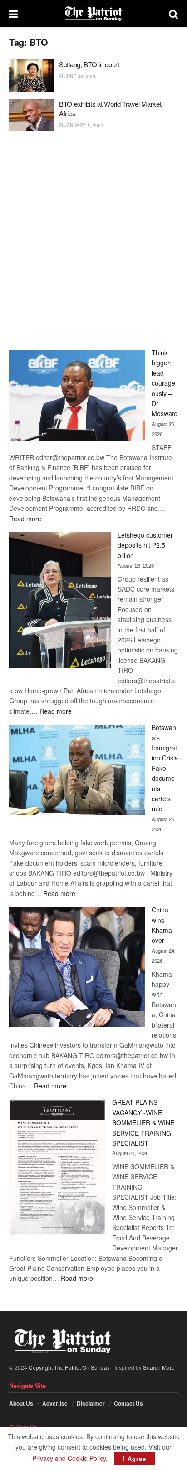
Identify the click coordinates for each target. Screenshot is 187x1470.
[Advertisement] (93, 240)
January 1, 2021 (83, 125)
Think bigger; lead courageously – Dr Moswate (164, 383)
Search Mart (158, 1367)
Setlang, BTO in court (89, 64)
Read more (25, 518)
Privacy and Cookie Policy (69, 1458)
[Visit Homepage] (93, 13)
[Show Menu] (13, 13)
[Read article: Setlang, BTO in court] (31, 75)
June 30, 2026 (80, 76)
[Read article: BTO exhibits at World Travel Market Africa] (31, 115)
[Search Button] (173, 13)
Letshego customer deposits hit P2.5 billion (145, 545)
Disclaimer (91, 1403)
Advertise (55, 1403)
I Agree (134, 1458)
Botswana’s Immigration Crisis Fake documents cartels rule (165, 768)
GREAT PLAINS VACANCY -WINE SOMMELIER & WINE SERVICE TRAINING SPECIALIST (143, 1122)
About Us (21, 1403)
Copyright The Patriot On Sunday (69, 1367)
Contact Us (128, 1403)
